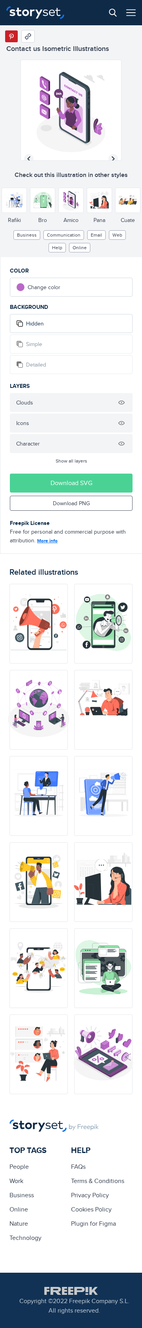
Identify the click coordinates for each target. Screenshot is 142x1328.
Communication (63, 234)
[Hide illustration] (121, 402)
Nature (18, 1223)
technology (25, 1237)
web (117, 234)
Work (16, 1180)
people (19, 1166)
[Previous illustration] (29, 159)
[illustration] (38, 624)
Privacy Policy (90, 1195)
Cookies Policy (91, 1209)
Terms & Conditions (97, 1180)
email (96, 234)
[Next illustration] (113, 159)
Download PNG (71, 503)
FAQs (78, 1166)
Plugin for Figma (93, 1223)
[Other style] (14, 200)
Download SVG (71, 482)
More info (47, 541)
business (27, 234)
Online (80, 247)
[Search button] (113, 13)
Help (57, 247)
